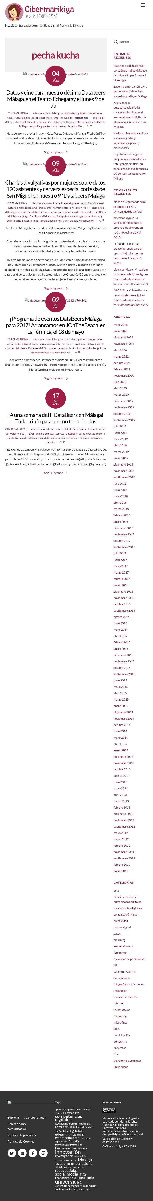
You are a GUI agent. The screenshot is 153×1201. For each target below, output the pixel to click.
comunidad (64, 212)
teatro (62, 126)
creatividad (121, 920)
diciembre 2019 (123, 401)
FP (115, 965)
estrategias (86, 1138)
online (70, 1163)
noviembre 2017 (124, 534)
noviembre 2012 (124, 820)
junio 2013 (120, 782)
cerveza (43, 212)
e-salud (74, 216)
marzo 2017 (121, 572)
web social (85, 1189)
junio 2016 (120, 623)
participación (122, 1035)
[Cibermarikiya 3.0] (40, 19)
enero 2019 (121, 458)
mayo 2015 (121, 686)
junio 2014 (120, 731)
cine (49, 121)
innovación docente (126, 997)
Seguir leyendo (53, 152)
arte (35, 113)
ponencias (96, 437)
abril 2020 (120, 388)
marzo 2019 (121, 451)
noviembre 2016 (124, 597)
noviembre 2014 (124, 718)
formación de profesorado (129, 959)
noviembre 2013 (124, 763)
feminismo (120, 952)
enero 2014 (121, 750)
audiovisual (19, 121)
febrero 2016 (122, 642)
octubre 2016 (122, 604)
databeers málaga (18, 216)
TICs (83, 1174)
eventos (90, 433)
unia (90, 1177)
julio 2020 (120, 382)
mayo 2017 (121, 566)
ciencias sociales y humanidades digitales (62, 113)
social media (66, 1174)
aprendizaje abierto (76, 1109)
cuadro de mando (82, 212)
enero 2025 (121, 331)
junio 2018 (120, 489)
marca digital (80, 1156)
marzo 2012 (121, 839)
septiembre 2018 (124, 477)
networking (35, 126)
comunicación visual (92, 203)
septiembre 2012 (124, 826)
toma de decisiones (51, 220)
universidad (121, 1067)
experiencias (61, 1141)
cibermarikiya (18, 113)
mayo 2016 (121, 629)
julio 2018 (120, 483)
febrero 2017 (122, 578)
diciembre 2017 (123, 528)
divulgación (99, 121)
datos (35, 117)
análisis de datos (84, 343)
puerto (50, 442)
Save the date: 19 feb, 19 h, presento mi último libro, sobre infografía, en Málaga (130, 91)
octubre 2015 (122, 667)
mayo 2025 (121, 324)
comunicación (66, 1123)
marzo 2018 (121, 509)
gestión (84, 216)
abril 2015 (120, 693)
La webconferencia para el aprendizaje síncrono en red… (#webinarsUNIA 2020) (128, 227)
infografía (83, 1148)
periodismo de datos (77, 437)
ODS (117, 1028)
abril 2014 (120, 744)
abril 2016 (120, 636)
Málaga (23, 126)
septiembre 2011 (124, 858)
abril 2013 (120, 794)
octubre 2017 (122, 540)
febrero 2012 (122, 845)
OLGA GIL (120, 290)
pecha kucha (50, 126)
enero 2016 (121, 648)
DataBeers (59, 121)
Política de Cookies (21, 1141)
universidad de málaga (67, 1185)
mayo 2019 (121, 439)
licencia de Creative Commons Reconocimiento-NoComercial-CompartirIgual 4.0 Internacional (122, 1129)
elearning (119, 940)
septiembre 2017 (124, 547)
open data (43, 437)
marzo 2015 (121, 699)
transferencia (70, 220)
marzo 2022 (121, 356)
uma (81, 1177)
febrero (100, 433)
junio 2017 (120, 559)
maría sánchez (62, 1160)
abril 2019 (120, 445)
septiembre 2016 (124, 610)
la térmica (75, 348)
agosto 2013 (121, 775)
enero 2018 (121, 521)
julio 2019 (120, 426)
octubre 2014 (122, 725)
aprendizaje (60, 1109)
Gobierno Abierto (124, 971)
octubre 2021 (122, 362)
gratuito (13, 437)
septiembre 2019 (124, 420)
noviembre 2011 (124, 852)
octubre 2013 (122, 769)
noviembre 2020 (124, 375)
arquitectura (20, 212)
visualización (74, 126)
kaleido (23, 437)
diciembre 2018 (123, 464)
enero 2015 (121, 705)
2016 (32, 433)
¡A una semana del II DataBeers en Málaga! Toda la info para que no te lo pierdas (55, 418)
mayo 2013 (121, 788)
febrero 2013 (122, 807)
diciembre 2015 (123, 655)
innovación (66, 117)
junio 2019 (120, 432)
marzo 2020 (121, 394)
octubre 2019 (122, 413)
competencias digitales (128, 908)
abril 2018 (120, 502)
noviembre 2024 (124, 343)
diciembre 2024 (123, 337)
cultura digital (22, 117)
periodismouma (63, 1167)
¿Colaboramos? (35, 1117)
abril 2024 (120, 350)
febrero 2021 (122, 369)
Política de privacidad (23, 1135)
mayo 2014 (121, 737)
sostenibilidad (30, 220)
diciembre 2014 (123, 712)
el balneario (61, 348)
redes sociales (66, 1170)
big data (31, 121)
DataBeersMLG (75, 121)
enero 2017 (121, 585)
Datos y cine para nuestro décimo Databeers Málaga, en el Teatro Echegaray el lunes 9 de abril (55, 99)
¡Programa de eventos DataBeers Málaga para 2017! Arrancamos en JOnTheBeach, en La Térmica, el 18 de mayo (56, 325)
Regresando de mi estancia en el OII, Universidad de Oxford (130, 206)
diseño (58, 1131)
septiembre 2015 (124, 674)
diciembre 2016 (123, 591)
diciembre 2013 (123, 756)
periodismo (12, 433)
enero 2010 (121, 871)
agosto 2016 (121, 617)
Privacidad (113, 1141)
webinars (59, 1189)
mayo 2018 (121, 496)
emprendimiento (49, 117)
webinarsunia (71, 1189)
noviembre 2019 (124, 407)
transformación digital (127, 1060)
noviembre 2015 (124, 661)
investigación (122, 1009)
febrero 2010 (122, 864)
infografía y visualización (129, 984)
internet (78, 117)
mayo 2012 (121, 832)
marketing (120, 1016)
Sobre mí (14, 1117)
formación (74, 1141)
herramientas (60, 207)
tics (86, 117)
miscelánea (121, 1022)
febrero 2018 (122, 515)
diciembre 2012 (123, 813)
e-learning (63, 1134)
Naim (117, 201)
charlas (41, 121)
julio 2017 (120, 553)
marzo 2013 (121, 801)
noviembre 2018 (124, 470)
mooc (73, 1160)
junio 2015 (120, 680)
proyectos (120, 1047)
